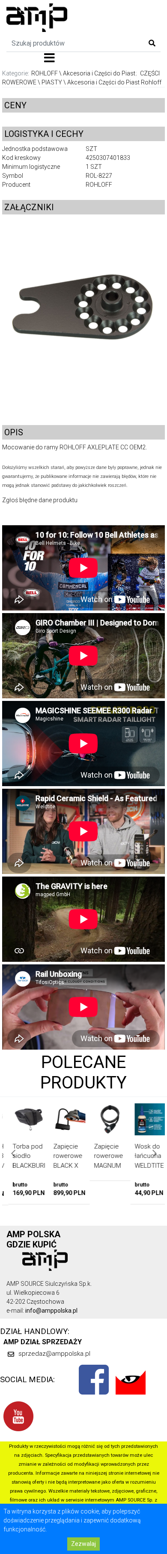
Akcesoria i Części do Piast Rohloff (114, 82)
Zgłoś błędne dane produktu (40, 500)
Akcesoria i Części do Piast (99, 73)
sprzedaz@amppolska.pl (54, 1353)
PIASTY (52, 82)
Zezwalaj (83, 1543)
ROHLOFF (44, 73)
